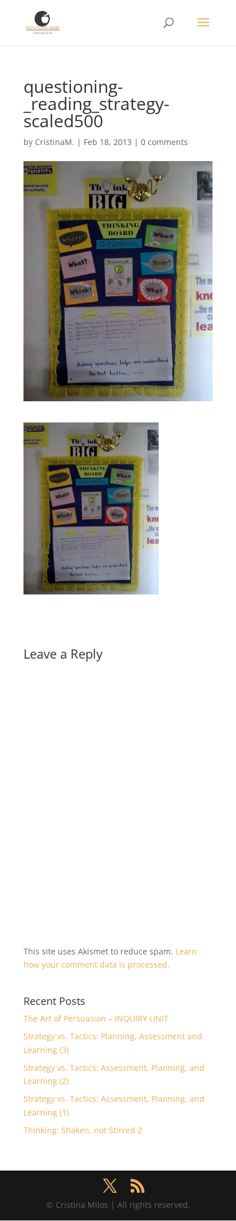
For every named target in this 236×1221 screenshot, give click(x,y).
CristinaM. (54, 141)
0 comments (164, 141)
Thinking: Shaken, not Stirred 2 (82, 1130)
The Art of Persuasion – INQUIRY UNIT (95, 1018)
